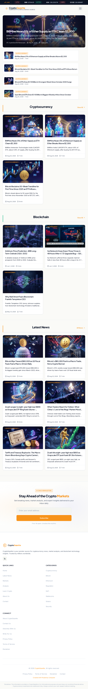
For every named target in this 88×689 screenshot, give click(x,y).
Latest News (7, 576)
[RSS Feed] (5, 559)
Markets (5, 581)
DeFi (47, 591)
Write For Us (7, 634)
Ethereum (49, 581)
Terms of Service (9, 644)
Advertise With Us (9, 629)
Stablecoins (50, 596)
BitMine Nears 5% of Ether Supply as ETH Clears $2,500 (40, 31)
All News (80, 328)
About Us (6, 596)
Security (49, 606)
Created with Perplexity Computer (44, 677)
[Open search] (75, 8)
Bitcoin (48, 576)
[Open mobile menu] (80, 8)
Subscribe (44, 518)
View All (80, 107)
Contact (5, 601)
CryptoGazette (40, 668)
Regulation (49, 586)
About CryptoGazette (10, 618)
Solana (48, 601)
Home (5, 570)
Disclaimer (6, 649)
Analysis (6, 586)
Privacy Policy (7, 639)
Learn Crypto (7, 591)
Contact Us (7, 623)
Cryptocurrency (14, 26)
